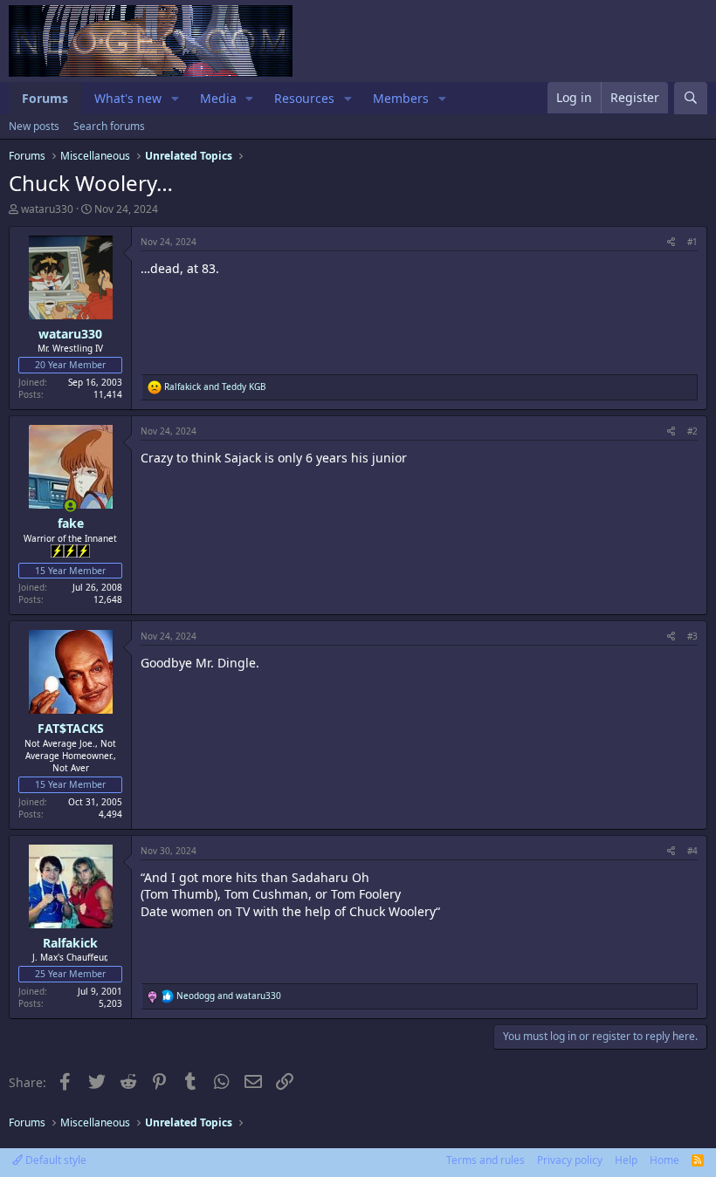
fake (71, 523)
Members (401, 98)
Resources (304, 98)
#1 (692, 242)
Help (626, 1160)
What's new (128, 98)
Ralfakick (70, 942)
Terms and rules (485, 1160)
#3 (692, 636)
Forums (45, 98)
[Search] (690, 98)
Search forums (109, 126)
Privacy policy (569, 1160)
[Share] (671, 241)
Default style (54, 1160)
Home (664, 1160)
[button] (175, 98)
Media (218, 98)
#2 (692, 431)
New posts (34, 126)
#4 (692, 851)
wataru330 (47, 209)
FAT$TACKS (71, 728)
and (215, 386)
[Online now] (71, 506)
